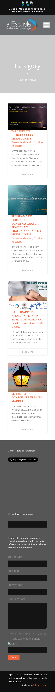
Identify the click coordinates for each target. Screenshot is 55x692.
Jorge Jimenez (41, 685)
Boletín (13, 9)
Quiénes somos (21, 12)
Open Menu (46, 25)
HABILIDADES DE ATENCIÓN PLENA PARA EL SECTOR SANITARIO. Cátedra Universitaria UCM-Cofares (27, 319)
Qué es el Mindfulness (32, 9)
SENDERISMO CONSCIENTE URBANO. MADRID (27, 397)
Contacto (37, 12)
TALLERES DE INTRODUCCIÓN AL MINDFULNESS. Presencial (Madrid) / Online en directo (27, 138)
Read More (27, 174)
